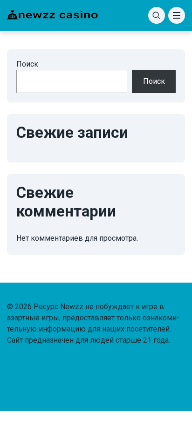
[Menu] (176, 15)
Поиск (27, 64)
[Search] (156, 15)
